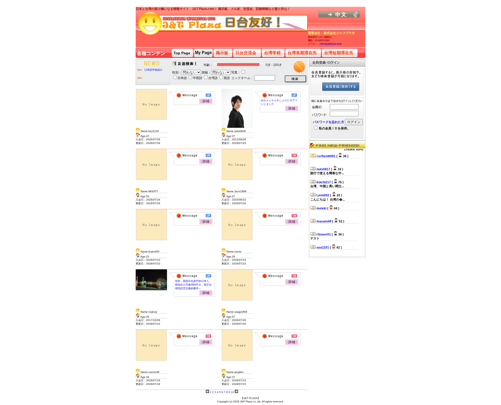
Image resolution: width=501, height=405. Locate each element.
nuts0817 (324, 168)
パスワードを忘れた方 (328, 122)
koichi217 (324, 181)
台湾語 (213, 78)
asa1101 (323, 246)
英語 (227, 78)
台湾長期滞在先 (302, 53)
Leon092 (323, 194)
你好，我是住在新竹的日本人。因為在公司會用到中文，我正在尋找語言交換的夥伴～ (193, 285)
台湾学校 (272, 53)
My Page (203, 52)
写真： (236, 72)
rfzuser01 (324, 233)
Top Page (182, 53)
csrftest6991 (326, 154)
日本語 (182, 78)
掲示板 (222, 53)
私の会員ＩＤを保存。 (334, 128)
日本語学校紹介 (153, 69)
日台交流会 (245, 53)
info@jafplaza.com (331, 44)
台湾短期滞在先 (338, 53)
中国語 (198, 78)
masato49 (324, 220)
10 (232, 392)
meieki (322, 207)
